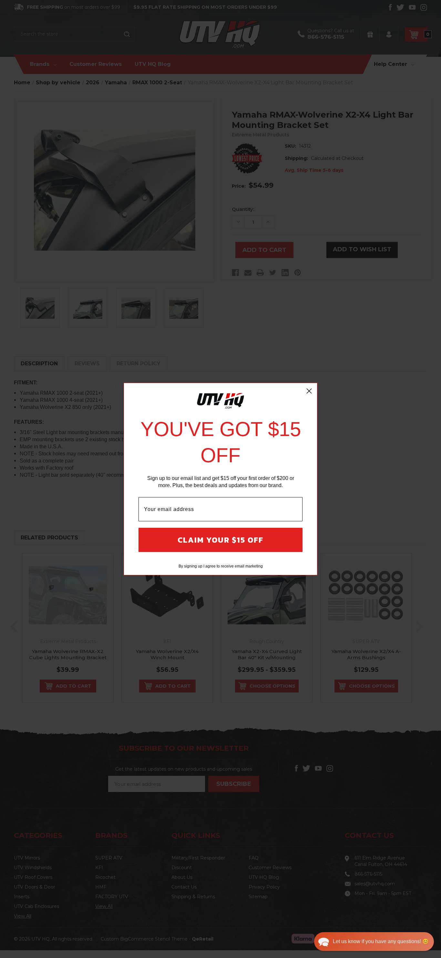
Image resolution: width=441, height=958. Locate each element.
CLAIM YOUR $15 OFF (220, 540)
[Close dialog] (309, 391)
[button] (374, 941)
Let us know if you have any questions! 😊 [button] (381, 941)
